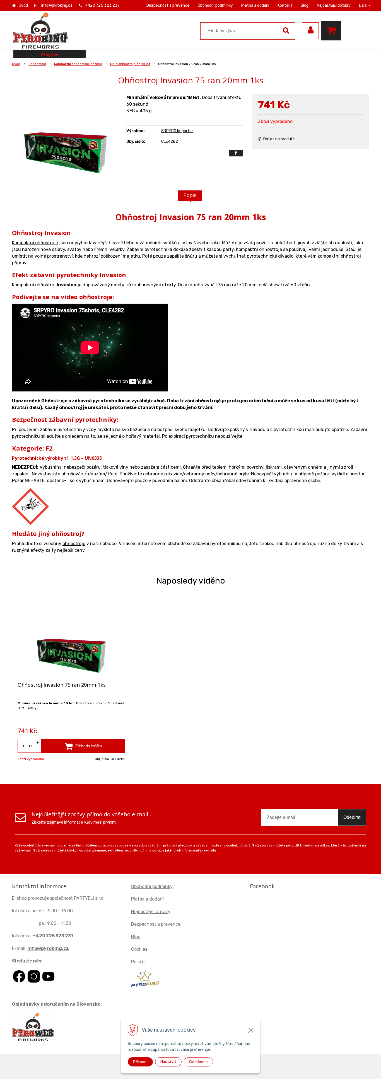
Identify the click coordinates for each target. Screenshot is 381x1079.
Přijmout (140, 1061)
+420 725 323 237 (102, 5)
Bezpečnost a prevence (167, 5)
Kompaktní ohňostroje (35, 242)
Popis (189, 195)
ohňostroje (73, 543)
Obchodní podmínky (215, 5)
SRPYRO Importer (177, 131)
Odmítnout (198, 1061)
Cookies (139, 949)
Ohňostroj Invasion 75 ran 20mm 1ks (62, 684)
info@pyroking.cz (57, 5)
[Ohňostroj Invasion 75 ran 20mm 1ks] (65, 136)
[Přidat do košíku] (83, 746)
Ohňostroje (37, 64)
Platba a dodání (255, 5)
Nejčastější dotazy (334, 5)
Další (363, 5)
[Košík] (332, 30)
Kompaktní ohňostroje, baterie (78, 64)
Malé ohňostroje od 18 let (130, 64)
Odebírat (351, 817)
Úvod (23, 5)
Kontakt (285, 5)
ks (31, 746)
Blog (304, 5)
